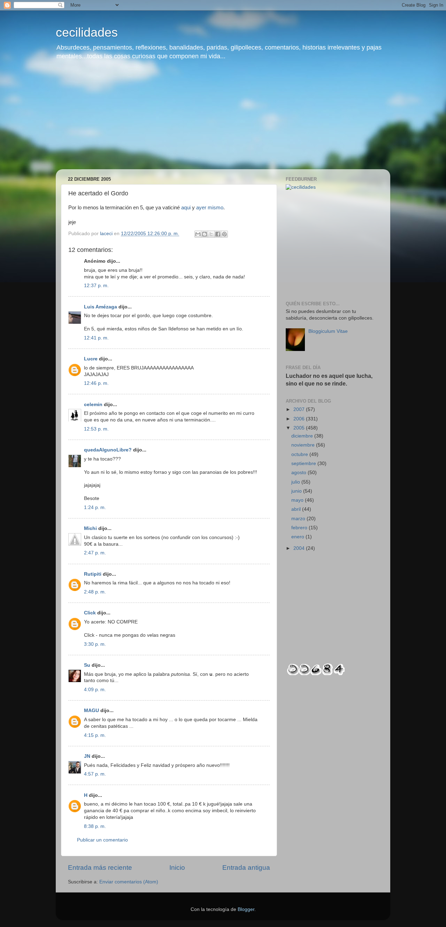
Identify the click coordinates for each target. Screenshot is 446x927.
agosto (299, 472)
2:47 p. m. (95, 552)
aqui (186, 207)
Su (87, 665)
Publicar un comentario (102, 840)
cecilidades (87, 32)
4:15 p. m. (95, 735)
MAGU (91, 710)
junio (297, 491)
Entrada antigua (246, 867)
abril (296, 509)
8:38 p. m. (95, 826)
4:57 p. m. (95, 774)
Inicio (177, 867)
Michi (90, 528)
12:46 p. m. (96, 383)
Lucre (91, 358)
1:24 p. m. (95, 507)
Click (90, 612)
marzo (299, 518)
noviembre (303, 445)
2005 (299, 428)
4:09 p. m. (95, 689)
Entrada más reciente (100, 867)
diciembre (302, 436)
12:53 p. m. (96, 429)
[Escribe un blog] (204, 234)
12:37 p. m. (96, 285)
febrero (300, 527)
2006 (299, 418)
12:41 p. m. (96, 338)
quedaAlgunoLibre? (108, 450)
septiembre (304, 463)
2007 (299, 409)
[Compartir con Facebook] (217, 234)
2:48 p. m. (95, 592)
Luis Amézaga (100, 306)
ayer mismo (209, 207)
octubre (300, 454)
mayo (298, 500)
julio (296, 482)
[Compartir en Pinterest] (224, 234)
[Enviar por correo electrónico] (197, 234)
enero (298, 536)
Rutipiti (92, 574)
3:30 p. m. (95, 644)
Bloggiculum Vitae (328, 331)
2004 (299, 548)
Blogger (246, 909)
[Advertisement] (223, 120)
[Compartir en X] (211, 234)
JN (87, 756)
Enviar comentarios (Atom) (128, 881)
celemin (93, 404)
